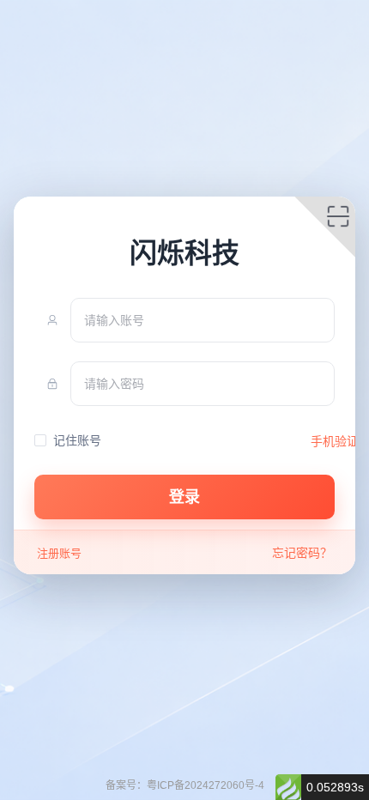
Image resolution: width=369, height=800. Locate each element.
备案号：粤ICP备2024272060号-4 (185, 785)
